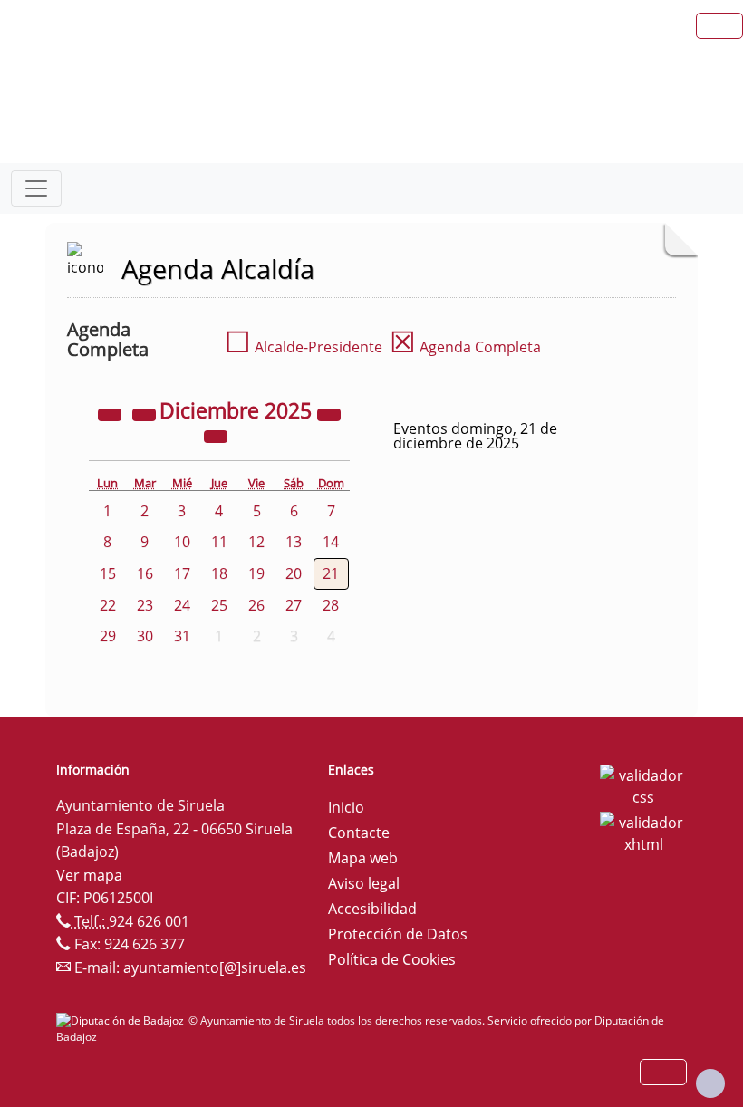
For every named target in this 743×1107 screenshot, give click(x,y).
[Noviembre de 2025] (145, 413)
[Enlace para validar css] (643, 784)
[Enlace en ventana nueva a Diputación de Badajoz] (122, 1020)
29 (108, 636)
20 (293, 573)
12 (256, 542)
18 (219, 573)
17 (182, 573)
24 (182, 605)
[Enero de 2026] (215, 435)
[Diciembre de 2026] (329, 413)
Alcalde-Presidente (303, 347)
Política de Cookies (392, 959)
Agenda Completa (465, 347)
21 (331, 573)
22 (108, 605)
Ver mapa (89, 875)
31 (182, 636)
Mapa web (363, 858)
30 (145, 636)
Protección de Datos (398, 934)
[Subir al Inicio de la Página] (710, 1083)
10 (182, 542)
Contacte (359, 832)
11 (219, 542)
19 (256, 573)
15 (108, 573)
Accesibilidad (372, 909)
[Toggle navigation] (36, 188)
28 (331, 605)
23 (145, 605)
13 (293, 542)
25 (219, 605)
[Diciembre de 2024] (111, 413)
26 (256, 605)
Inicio (346, 807)
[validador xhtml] (643, 832)
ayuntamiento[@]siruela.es (214, 967)
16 (145, 573)
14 (331, 542)
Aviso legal (364, 883)
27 (293, 605)
